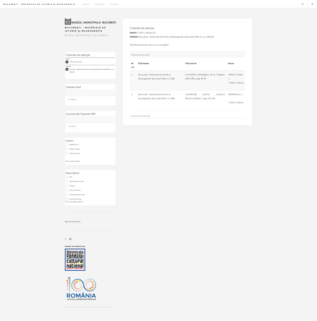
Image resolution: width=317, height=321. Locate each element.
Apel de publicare (72, 221)
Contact (100, 4)
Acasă (86, 4)
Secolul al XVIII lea (75, 199)
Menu (312, 4)
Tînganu (72, 186)
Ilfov (70, 177)
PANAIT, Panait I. (74, 149)
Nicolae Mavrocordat (76, 181)
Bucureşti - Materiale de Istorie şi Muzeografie (39, 4)
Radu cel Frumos (75, 190)
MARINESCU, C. (74, 145)
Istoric (114, 4)
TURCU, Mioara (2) (75, 62)
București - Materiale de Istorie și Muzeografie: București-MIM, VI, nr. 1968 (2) (91, 70)
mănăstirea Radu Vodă (77, 195)
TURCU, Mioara (74, 153)
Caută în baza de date (302, 4)
